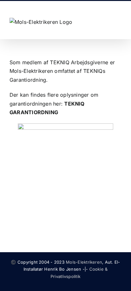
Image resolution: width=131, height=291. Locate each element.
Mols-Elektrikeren (84, 262)
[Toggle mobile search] (107, 21)
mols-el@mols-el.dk (85, 5)
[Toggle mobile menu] (118, 21)
